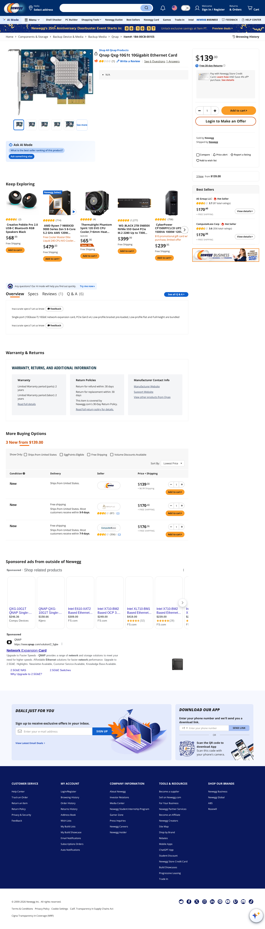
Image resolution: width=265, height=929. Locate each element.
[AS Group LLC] (115, 507)
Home (9, 36)
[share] (96, 54)
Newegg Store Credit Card (173, 861)
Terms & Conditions (22, 908)
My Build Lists (68, 826)
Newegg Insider (118, 832)
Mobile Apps (165, 844)
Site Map (164, 826)
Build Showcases (168, 867)
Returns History (69, 809)
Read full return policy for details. (95, 409)
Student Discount (168, 855)
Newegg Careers (119, 826)
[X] (196, 901)
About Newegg (118, 791)
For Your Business (168, 803)
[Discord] (243, 901)
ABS (210, 803)
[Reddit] (96, 60)
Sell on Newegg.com (170, 797)
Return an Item (20, 803)
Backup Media (97, 36)
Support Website (143, 392)
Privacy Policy (42, 908)
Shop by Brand (167, 832)
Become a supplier (169, 791)
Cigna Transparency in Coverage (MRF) (33, 915)
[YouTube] (228, 901)
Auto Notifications (70, 849)
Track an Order (20, 797)
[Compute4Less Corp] (115, 528)
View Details (244, 211)
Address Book (68, 814)
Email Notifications (71, 838)
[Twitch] (235, 901)
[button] (41, 7)
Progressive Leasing (170, 873)
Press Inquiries (118, 820)
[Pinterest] (220, 901)
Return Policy (19, 809)
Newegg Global (216, 797)
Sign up (102, 731)
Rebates (163, 838)
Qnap (115, 36)
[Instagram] (204, 901)
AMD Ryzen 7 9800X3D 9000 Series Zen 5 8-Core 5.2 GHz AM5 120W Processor (59, 229)
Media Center (117, 803)
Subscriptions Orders (72, 844)
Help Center (18, 791)
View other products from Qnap (152, 397)
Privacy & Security (21, 814)
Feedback (55, 308)
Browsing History (70, 797)
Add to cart (238, 110)
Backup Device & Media (68, 36)
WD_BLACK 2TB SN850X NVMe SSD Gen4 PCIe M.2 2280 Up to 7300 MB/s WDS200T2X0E (134, 229)
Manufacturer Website (147, 386)
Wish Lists (66, 820)
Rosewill (212, 809)
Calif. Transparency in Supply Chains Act (91, 908)
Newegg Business (217, 791)
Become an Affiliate (169, 814)
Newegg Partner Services (172, 809)
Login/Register (68, 791)
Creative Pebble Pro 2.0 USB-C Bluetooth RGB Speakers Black (22, 228)
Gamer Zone (116, 814)
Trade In (163, 879)
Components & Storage (33, 36)
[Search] (146, 8)
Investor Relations (119, 797)
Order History (68, 803)
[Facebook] (189, 901)
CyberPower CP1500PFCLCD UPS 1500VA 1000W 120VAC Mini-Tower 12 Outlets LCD (170, 228)
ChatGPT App (166, 849)
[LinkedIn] (212, 901)
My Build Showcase (71, 832)
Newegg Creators (168, 820)
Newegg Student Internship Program (129, 809)
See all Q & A (175, 294)
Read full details (27, 404)
